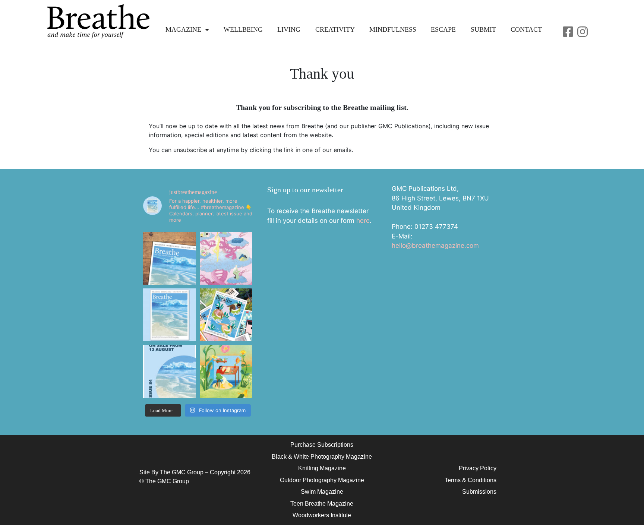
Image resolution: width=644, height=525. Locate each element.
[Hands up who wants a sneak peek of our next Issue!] (169, 371)
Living (288, 29)
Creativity (335, 29)
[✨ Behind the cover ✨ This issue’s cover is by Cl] (169, 258)
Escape (443, 29)
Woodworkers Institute (322, 515)
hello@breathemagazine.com (435, 245)
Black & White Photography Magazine (322, 456)
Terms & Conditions (470, 480)
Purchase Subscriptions (321, 445)
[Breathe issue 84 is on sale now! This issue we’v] (169, 314)
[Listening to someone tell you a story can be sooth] (226, 371)
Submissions (479, 491)
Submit (483, 29)
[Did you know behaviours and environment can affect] (226, 258)
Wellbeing (243, 29)
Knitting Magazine (322, 468)
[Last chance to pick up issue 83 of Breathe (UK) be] (226, 314)
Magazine (183, 29)
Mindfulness (392, 29)
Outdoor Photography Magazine (322, 480)
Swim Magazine (322, 491)
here (363, 220)
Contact (526, 29)
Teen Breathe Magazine (321, 503)
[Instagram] (582, 32)
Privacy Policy (477, 468)
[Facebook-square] (568, 32)
